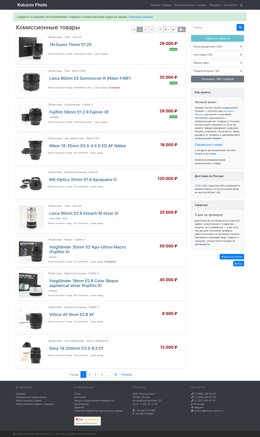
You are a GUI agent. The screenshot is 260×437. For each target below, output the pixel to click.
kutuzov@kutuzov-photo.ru (208, 410)
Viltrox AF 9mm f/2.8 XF (71, 314)
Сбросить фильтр (217, 38)
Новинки (20, 393)
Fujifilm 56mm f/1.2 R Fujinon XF (79, 112)
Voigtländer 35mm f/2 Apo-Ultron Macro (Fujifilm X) (87, 249)
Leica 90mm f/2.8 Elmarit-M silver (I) (84, 213)
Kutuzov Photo (32, 4)
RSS (239, 263)
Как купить (80, 397)
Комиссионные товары (190, 5)
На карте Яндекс (144, 413)
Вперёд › (128, 374)
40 (151, 29)
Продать (215, 5)
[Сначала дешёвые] (174, 29)
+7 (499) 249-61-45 (204, 397)
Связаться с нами (208, 144)
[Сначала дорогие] (167, 29)
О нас (77, 393)
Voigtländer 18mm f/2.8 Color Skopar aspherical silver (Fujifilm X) (84, 283)
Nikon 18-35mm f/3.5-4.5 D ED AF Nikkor (87, 145)
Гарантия (79, 407)
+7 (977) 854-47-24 (204, 400)
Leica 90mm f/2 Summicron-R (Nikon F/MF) (90, 78)
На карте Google (145, 410)
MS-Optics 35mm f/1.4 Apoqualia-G (83, 179)
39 (115, 374)
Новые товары (161, 5)
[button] (231, 4)
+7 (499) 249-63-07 (204, 393)
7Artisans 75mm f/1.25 (70, 44)
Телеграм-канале (140, 17)
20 (145, 29)
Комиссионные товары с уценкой (34, 404)
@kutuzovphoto (232, 256)
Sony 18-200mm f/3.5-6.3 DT (76, 348)
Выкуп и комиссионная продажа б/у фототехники (94, 402)
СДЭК (198, 185)
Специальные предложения (31, 397)
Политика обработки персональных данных (98, 410)
